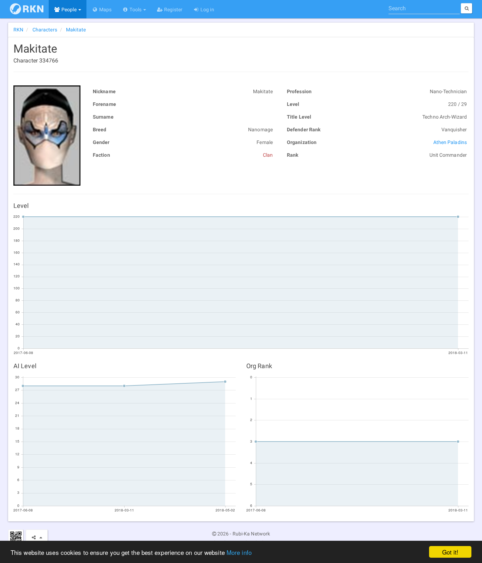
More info (239, 552)
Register (172, 9)
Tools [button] (135, 9)
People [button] (69, 9)
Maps (105, 9)
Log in (206, 9)
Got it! (450, 551)
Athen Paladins (450, 142)
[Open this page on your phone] (15, 537)
